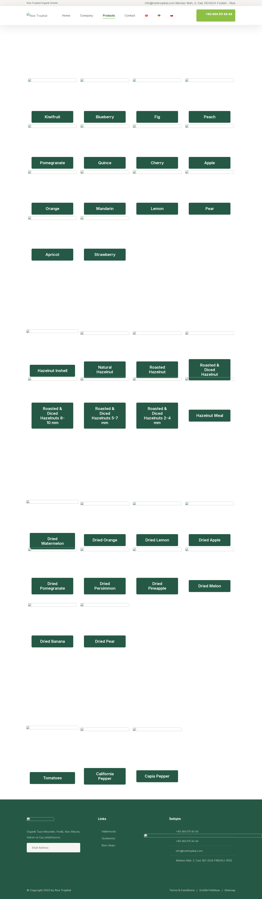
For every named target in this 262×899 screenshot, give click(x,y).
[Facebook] (30, 860)
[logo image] (37, 15)
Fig (157, 117)
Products (109, 15)
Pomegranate (52, 162)
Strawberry (104, 254)
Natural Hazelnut (104, 369)
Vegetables (65, 695)
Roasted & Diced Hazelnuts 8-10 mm (52, 415)
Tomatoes (52, 778)
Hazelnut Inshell (52, 370)
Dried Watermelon (52, 541)
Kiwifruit (52, 117)
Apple (209, 162)
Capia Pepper (157, 776)
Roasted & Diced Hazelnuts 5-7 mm (105, 415)
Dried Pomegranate (52, 586)
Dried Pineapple (157, 586)
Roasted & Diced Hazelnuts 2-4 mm (157, 415)
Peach (209, 117)
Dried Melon (209, 586)
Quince (104, 162)
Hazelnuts (61, 299)
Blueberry (105, 117)
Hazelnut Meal (209, 415)
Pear (209, 208)
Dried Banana (52, 641)
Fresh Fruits (66, 46)
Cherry (157, 162)
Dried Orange (105, 540)
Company (86, 15)
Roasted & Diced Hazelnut (209, 370)
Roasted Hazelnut (157, 369)
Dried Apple (209, 540)
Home (66, 15)
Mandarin (105, 208)
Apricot (52, 254)
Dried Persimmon (104, 586)
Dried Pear (105, 641)
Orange (52, 208)
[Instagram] (39, 860)
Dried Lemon (157, 540)
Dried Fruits (66, 469)
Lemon (157, 208)
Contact (130, 15)
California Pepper (105, 776)
